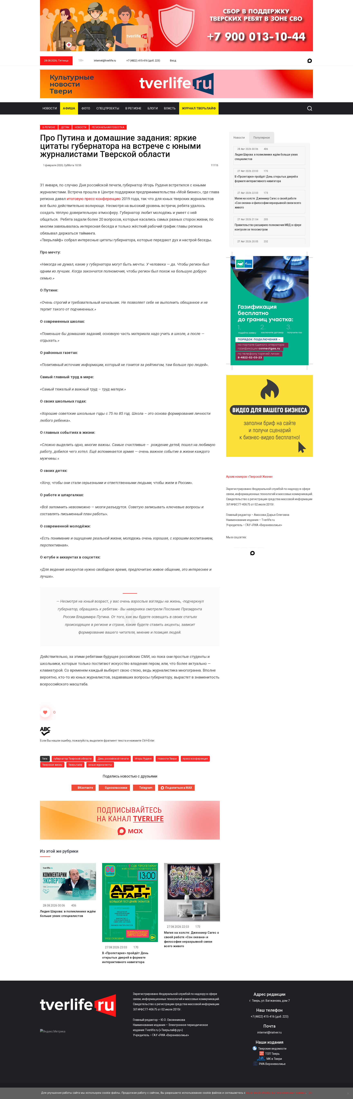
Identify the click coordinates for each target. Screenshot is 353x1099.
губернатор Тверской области (73, 758)
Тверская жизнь (52, 764)
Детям (65, 127)
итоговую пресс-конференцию (94, 199)
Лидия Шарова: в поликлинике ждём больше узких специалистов (266, 157)
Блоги (153, 108)
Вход (173, 60)
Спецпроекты (107, 108)
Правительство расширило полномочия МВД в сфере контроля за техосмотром (268, 227)
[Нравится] (45, 712)
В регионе (133, 108)
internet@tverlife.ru (104, 60)
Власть (170, 108)
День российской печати (113, 758)
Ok (310, 1092)
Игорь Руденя (143, 758)
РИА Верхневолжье (272, 1064)
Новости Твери (167, 758)
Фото (86, 108)
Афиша (69, 108)
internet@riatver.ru (269, 1032)
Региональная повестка (108, 127)
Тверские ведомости (272, 1048)
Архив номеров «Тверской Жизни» (249, 476)
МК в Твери (274, 1058)
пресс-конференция (195, 758)
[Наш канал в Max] (309, 61)
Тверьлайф (75, 764)
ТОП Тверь (272, 1053)
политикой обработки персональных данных (276, 1092)
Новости (50, 108)
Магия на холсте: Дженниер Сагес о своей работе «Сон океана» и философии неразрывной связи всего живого (268, 203)
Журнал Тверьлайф (199, 108)
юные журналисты (100, 764)
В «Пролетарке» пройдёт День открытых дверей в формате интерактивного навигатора (125, 957)
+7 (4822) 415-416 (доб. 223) (143, 60)
